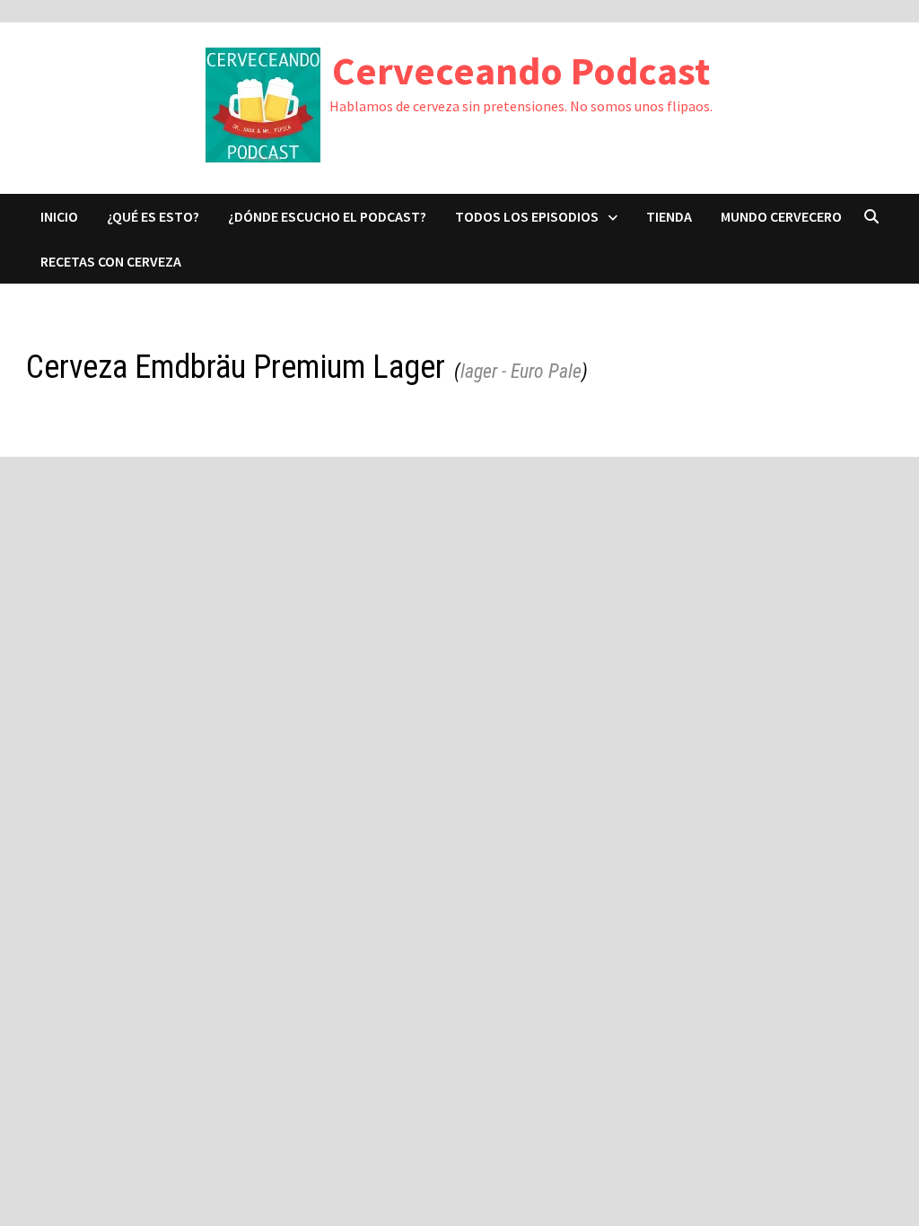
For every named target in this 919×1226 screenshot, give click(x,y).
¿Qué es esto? (153, 216)
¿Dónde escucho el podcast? (327, 216)
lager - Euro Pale (521, 371)
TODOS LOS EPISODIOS (527, 216)
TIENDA (669, 216)
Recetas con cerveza (110, 261)
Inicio (59, 216)
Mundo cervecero (781, 216)
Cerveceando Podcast (521, 70)
